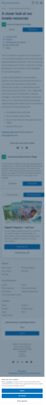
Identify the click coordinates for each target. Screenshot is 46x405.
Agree (22, 391)
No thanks (22, 396)
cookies (9, 382)
